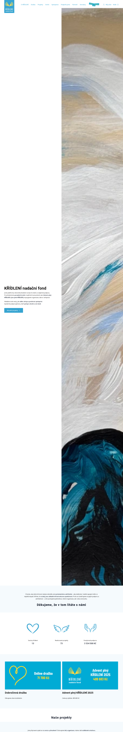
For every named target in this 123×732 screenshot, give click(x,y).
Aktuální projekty (12, 310)
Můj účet (108, 5)
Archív (47, 5)
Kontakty (83, 5)
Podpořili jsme (65, 5)
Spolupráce (55, 5)
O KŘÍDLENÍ (25, 5)
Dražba (33, 5)
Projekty (40, 5)
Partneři (74, 5)
